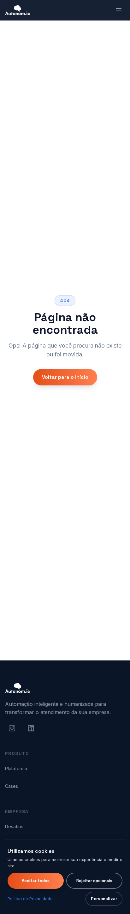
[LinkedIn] (31, 728)
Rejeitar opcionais (94, 880)
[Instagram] (12, 728)
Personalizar (104, 898)
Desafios (14, 826)
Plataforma (16, 768)
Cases (11, 786)
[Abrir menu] (118, 10)
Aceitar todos (36, 880)
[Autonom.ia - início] (17, 10)
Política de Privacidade (30, 898)
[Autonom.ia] (17, 688)
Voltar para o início (65, 377)
